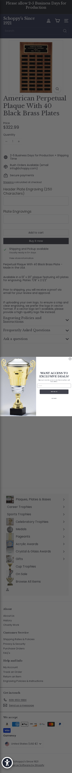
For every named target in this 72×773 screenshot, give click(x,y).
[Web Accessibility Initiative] (7, 762)
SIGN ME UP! (54, 392)
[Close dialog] (70, 359)
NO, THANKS (54, 398)
